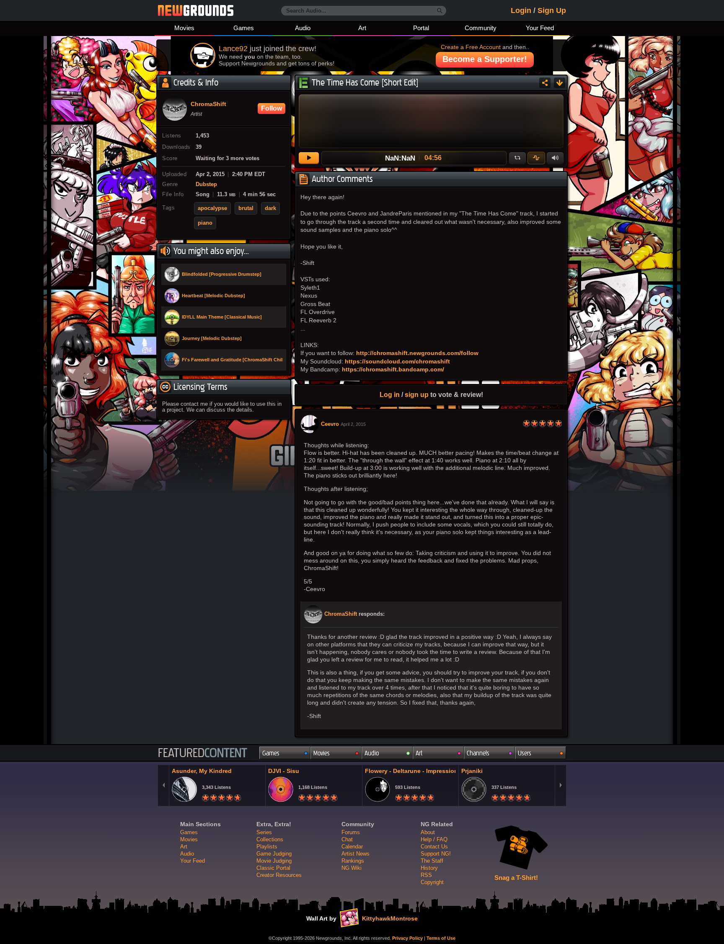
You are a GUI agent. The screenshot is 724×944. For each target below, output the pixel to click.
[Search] (439, 11)
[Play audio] (309, 158)
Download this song (559, 83)
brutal (245, 208)
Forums (350, 832)
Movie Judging (274, 861)
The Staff (432, 861)
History (429, 868)
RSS (426, 875)
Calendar (352, 846)
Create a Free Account (471, 47)
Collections (269, 839)
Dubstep (206, 184)
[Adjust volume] (555, 158)
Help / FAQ (434, 839)
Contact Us (434, 846)
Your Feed (540, 27)
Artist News (355, 854)
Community (480, 27)
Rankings (352, 861)
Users (524, 753)
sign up (417, 394)
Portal (421, 27)
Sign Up (552, 10)
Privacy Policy (407, 938)
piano (205, 223)
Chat (347, 839)
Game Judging (274, 854)
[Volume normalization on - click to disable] (536, 158)
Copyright (432, 882)
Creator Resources (279, 875)
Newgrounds (195, 10)
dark (270, 208)
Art (362, 27)
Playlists (266, 846)
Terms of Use (441, 938)
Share (545, 83)
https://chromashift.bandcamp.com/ (393, 369)
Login (521, 10)
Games (243, 27)
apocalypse (212, 208)
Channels (478, 753)
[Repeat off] (517, 158)
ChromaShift (340, 614)
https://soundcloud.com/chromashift (397, 361)
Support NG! (436, 854)
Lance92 (233, 48)
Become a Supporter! (484, 59)
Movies (184, 27)
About (428, 832)
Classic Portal (273, 868)
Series (264, 832)
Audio (302, 27)
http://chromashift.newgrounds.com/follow (417, 353)
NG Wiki (351, 868)
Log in (390, 394)
